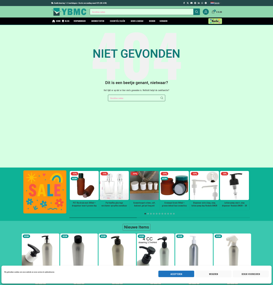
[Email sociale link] (191, 3)
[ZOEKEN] (196, 11)
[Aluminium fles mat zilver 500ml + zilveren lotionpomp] (40, 252)
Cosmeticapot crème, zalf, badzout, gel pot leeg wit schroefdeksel (144, 205)
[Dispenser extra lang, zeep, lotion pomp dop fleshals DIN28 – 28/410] (204, 185)
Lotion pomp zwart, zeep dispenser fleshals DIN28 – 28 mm (234, 205)
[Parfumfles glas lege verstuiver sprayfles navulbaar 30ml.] (114, 185)
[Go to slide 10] (171, 213)
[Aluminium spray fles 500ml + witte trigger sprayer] (232, 252)
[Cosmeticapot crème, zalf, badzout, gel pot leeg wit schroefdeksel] (144, 185)
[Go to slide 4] (153, 213)
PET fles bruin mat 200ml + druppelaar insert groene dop (84, 204)
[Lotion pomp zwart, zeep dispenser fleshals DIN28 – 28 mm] (234, 185)
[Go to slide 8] (165, 213)
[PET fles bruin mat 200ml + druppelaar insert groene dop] (84, 185)
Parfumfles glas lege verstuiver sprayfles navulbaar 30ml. (114, 205)
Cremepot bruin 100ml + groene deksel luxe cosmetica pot (174, 205)
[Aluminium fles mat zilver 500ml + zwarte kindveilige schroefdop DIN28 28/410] (79, 252)
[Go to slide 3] (151, 213)
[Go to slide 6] (159, 213)
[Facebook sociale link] (184, 3)
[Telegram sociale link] (206, 3)
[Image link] (44, 191)
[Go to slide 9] (168, 213)
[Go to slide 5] (156, 213)
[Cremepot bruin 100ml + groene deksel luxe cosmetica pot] (174, 185)
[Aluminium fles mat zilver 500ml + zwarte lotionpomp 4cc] (155, 252)
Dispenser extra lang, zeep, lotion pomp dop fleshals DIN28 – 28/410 (204, 205)
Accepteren (176, 274)
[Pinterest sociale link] (195, 3)
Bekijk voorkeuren (251, 274)
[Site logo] (69, 11)
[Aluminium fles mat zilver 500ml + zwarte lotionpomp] (117, 252)
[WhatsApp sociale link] (202, 3)
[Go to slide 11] (174, 213)
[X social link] (188, 3)
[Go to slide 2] (148, 213)
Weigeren (213, 274)
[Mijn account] (205, 12)
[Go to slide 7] (162, 213)
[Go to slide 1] (145, 213)
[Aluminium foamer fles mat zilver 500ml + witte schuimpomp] (194, 252)
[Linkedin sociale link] (198, 3)
